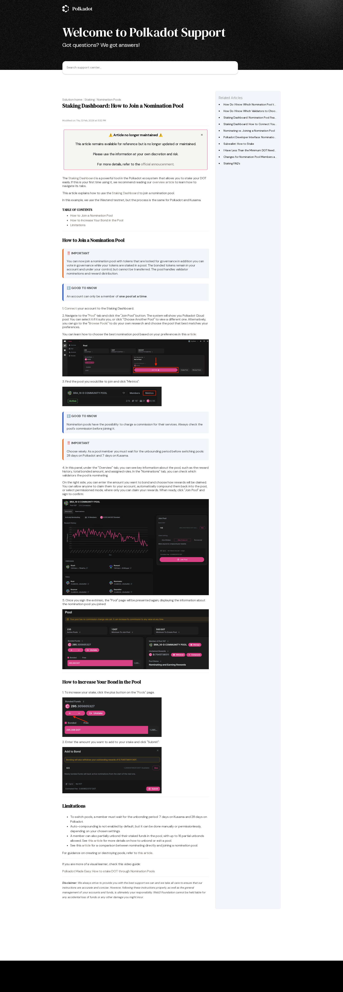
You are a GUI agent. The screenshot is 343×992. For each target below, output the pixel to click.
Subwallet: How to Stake (239, 144)
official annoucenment (157, 164)
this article (95, 841)
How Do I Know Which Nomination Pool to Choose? (256, 104)
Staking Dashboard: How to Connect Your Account (255, 124)
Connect (71, 308)
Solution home (72, 99)
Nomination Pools (109, 99)
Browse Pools (98, 323)
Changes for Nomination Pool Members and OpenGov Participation (265, 157)
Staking (90, 99)
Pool (92, 315)
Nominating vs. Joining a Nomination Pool (249, 130)
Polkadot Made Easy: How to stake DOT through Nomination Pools (108, 871)
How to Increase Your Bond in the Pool (96, 220)
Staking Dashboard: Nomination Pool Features (252, 117)
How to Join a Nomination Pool (91, 215)
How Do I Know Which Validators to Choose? (252, 111)
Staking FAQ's (232, 163)
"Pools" (141, 692)
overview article (163, 182)
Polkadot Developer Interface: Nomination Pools (253, 137)
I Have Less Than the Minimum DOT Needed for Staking (258, 150)
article (191, 334)
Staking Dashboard (81, 178)
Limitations (77, 225)
